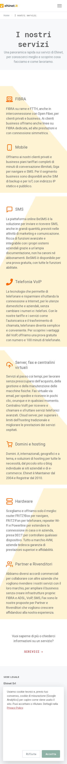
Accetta (51, 754)
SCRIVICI (33, 651)
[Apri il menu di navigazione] (59, 6)
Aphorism (13, 76)
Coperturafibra (18, 63)
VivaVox (12, 56)
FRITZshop (14, 70)
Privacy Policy (15, 708)
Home (6, 15)
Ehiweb (11, 42)
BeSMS (10, 49)
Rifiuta (31, 754)
